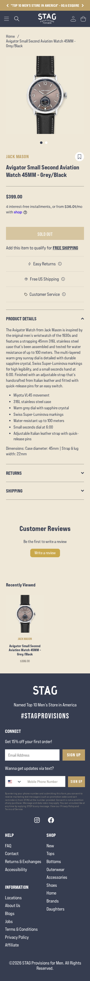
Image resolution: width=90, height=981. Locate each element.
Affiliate (12, 945)
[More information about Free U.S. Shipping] (63, 279)
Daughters (55, 909)
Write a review (45, 552)
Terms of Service (14, 809)
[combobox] (13, 781)
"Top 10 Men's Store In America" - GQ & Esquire (45, 5)
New (50, 845)
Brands (52, 901)
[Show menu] (6, 19)
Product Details (21, 318)
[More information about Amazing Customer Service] (64, 294)
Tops (50, 853)
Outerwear (55, 869)
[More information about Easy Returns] (60, 264)
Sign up (76, 781)
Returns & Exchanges (23, 861)
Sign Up (74, 754)
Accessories (56, 877)
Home (10, 36)
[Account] (73, 18)
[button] (82, 5)
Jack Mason (17, 156)
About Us (12, 905)
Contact (11, 853)
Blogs (9, 913)
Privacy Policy (17, 937)
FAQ (8, 845)
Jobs (9, 921)
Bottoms (53, 861)
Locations (13, 897)
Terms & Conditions (21, 929)
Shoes (51, 885)
